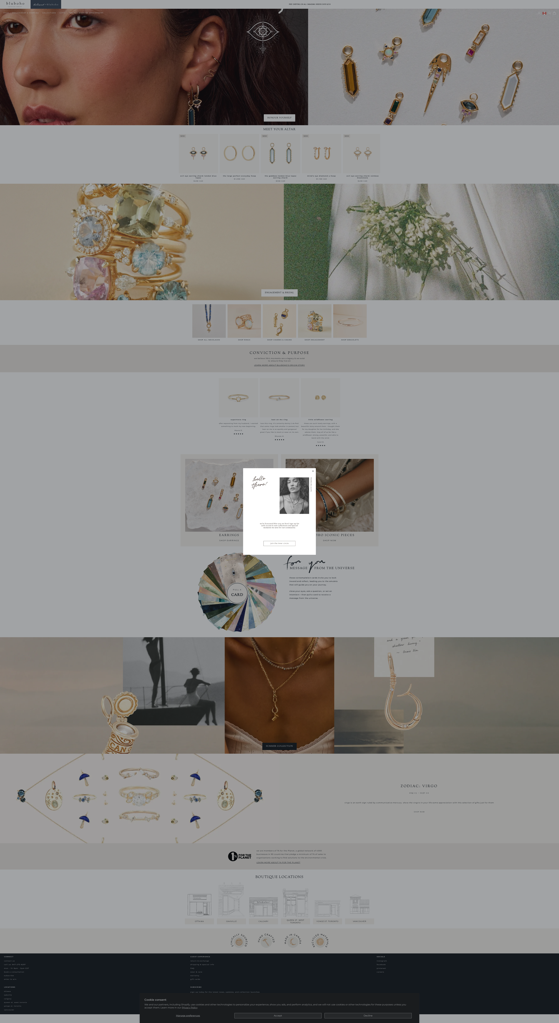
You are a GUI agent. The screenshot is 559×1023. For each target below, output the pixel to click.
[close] (313, 471)
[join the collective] (279, 511)
